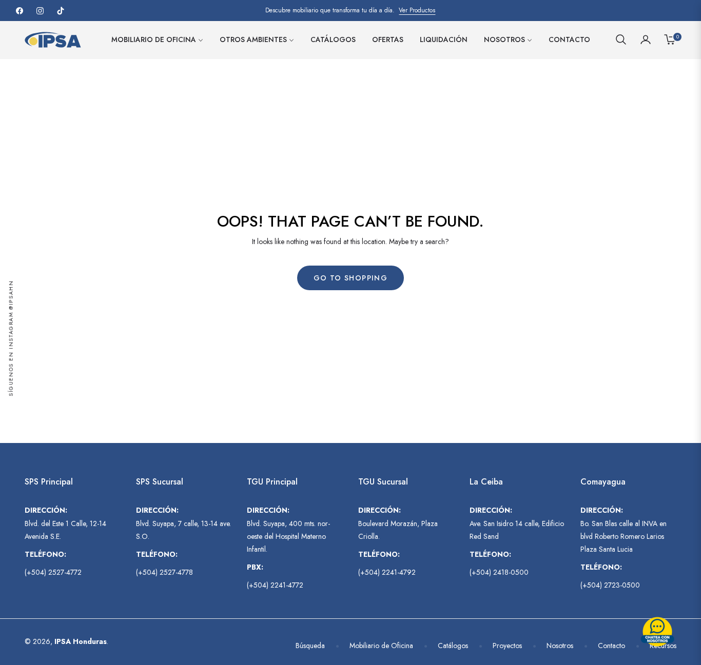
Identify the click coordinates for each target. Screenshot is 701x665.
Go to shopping (351, 278)
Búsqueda (310, 645)
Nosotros (560, 645)
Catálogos (453, 645)
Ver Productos (417, 10)
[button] (621, 39)
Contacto (611, 645)
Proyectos (507, 645)
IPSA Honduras (80, 641)
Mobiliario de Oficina (381, 645)
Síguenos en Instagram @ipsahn (11, 338)
